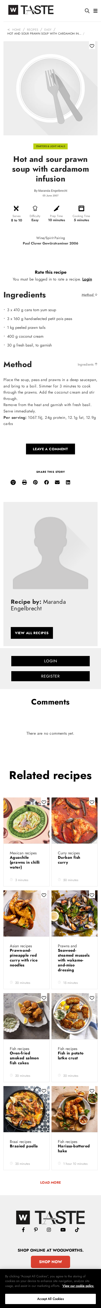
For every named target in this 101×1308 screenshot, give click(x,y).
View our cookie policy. (78, 1285)
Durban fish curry (69, 860)
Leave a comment (50, 449)
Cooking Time (81, 216)
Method (88, 294)
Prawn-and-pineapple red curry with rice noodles (24, 958)
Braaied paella (24, 1146)
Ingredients (86, 364)
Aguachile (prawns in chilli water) (25, 862)
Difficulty (35, 216)
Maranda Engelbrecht (52, 190)
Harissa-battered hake (74, 1148)
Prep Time (56, 216)
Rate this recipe (50, 272)
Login (87, 279)
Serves (17, 216)
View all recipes (32, 632)
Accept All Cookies (50, 1298)
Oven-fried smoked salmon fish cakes (24, 1058)
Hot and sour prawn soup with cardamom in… (44, 33)
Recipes (32, 29)
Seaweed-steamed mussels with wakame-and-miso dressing (73, 960)
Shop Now (50, 1262)
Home (16, 29)
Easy (47, 29)
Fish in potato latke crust (71, 1055)
